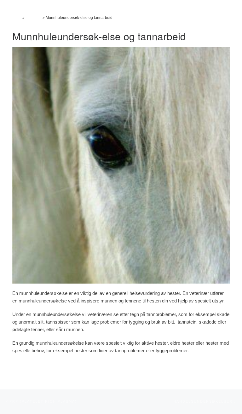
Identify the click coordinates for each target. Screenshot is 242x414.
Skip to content (14, 3)
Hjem (16, 17)
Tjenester (34, 17)
